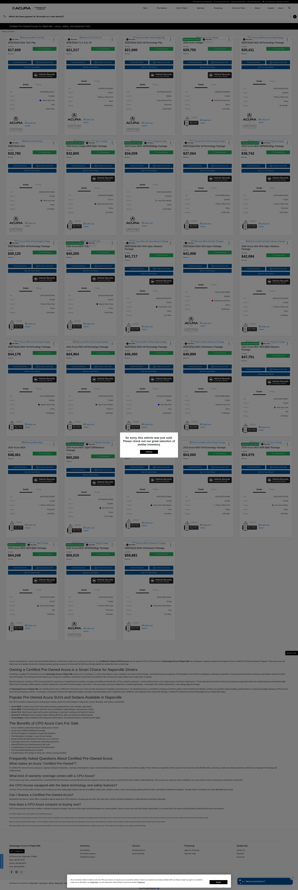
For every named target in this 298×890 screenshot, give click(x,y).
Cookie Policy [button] (94, 882)
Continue (149, 452)
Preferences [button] (141, 882)
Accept (218, 882)
